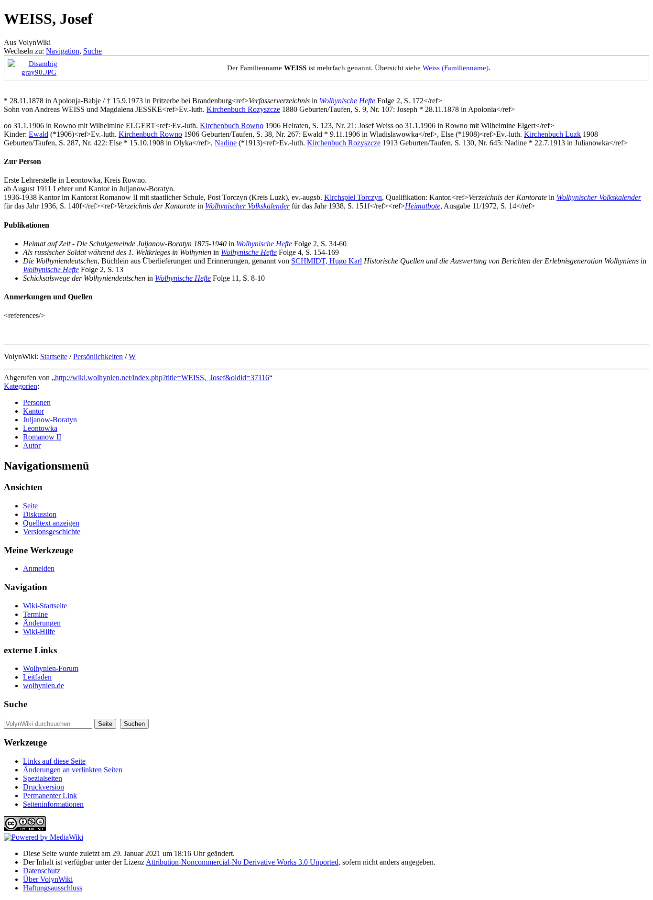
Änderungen (42, 623)
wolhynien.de (43, 685)
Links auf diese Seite (54, 761)
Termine (35, 614)
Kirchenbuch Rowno (231, 125)
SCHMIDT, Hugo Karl (326, 261)
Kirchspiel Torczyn (353, 197)
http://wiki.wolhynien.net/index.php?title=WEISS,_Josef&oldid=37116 (162, 377)
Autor (32, 445)
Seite (30, 506)
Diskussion (39, 514)
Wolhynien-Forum (50, 668)
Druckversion (43, 787)
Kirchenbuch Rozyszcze (243, 109)
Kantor (33, 411)
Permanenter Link (50, 795)
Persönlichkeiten (98, 356)
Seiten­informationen (53, 804)
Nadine (226, 143)
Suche (92, 51)
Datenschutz (41, 871)
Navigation (62, 51)
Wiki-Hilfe (39, 631)
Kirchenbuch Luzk (552, 134)
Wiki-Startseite (45, 606)
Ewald (38, 134)
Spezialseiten (42, 778)
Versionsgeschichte (51, 531)
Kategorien (20, 386)
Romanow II (42, 437)
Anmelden (38, 568)
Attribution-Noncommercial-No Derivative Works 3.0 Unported (242, 862)
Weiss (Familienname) (456, 68)
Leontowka (40, 428)
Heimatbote (422, 206)
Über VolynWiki (48, 879)
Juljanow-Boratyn (50, 420)
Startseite (53, 356)
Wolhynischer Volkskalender (598, 197)
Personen (37, 402)
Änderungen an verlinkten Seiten (72, 770)
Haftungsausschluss (52, 888)
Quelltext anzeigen (51, 523)
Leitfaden (37, 677)
